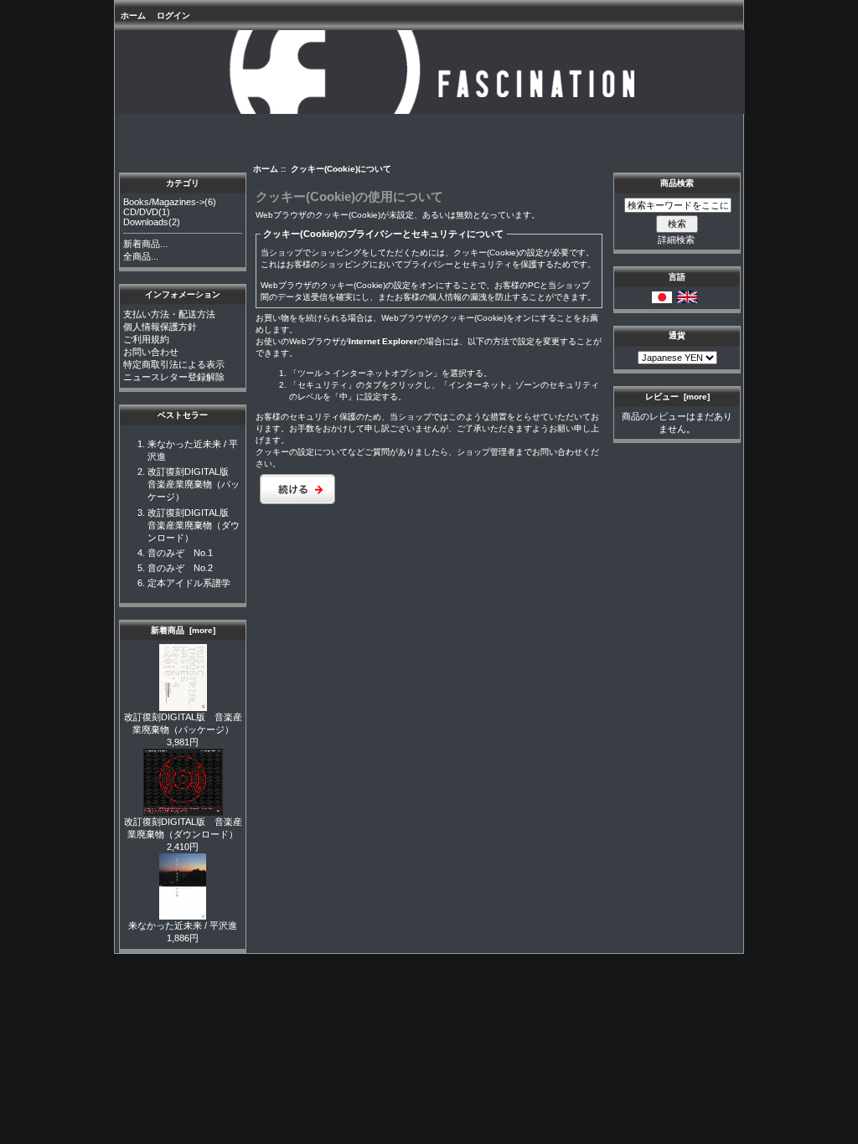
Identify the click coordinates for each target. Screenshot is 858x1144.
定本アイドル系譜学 (188, 583)
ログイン (173, 15)
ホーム (133, 15)
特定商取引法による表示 (174, 364)
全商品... (140, 256)
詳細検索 (676, 239)
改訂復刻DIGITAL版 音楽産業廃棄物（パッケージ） (193, 484)
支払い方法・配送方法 (169, 314)
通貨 (677, 335)
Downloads (145, 222)
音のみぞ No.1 (180, 553)
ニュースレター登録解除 (174, 377)
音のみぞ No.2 (180, 568)
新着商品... (145, 244)
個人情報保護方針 (160, 327)
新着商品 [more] (183, 630)
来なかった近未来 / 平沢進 (182, 925)
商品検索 (677, 183)
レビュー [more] (677, 396)
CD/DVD (140, 212)
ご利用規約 (146, 339)
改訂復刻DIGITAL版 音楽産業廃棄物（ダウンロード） (193, 525)
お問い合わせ (150, 352)
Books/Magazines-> (163, 202)
